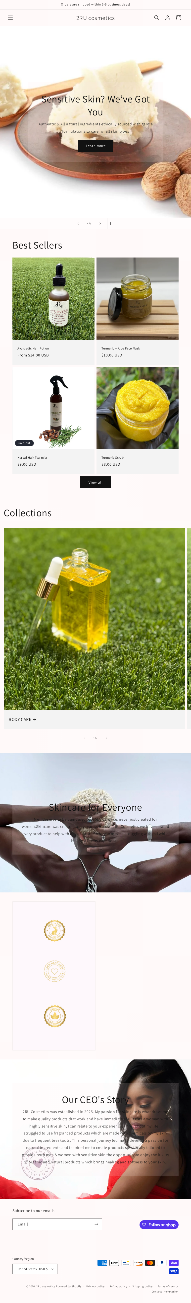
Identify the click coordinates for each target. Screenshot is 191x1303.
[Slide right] (106, 738)
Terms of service (168, 1286)
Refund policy (118, 1286)
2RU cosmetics (46, 1286)
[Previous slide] (78, 223)
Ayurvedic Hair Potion (33, 348)
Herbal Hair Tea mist (32, 458)
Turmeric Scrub (112, 458)
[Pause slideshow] (112, 223)
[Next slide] (100, 223)
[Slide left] (84, 738)
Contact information (165, 1291)
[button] (10, 17)
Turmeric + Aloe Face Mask (120, 348)
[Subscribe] (96, 1224)
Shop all (36, 67)
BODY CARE (20, 719)
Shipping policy (142, 1286)
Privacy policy (95, 1286)
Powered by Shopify (69, 1286)
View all (96, 482)
